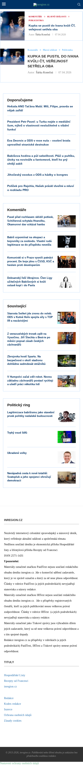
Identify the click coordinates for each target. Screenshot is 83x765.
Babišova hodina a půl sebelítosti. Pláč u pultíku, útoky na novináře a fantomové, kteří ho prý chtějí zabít (41, 159)
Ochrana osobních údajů (17, 715)
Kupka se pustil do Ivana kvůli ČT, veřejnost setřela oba (53, 61)
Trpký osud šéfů (17, 432)
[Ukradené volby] (67, 457)
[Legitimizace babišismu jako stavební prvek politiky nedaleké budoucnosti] (67, 417)
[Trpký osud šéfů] (67, 437)
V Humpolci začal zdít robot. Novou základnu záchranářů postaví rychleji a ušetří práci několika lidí (30, 380)
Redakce (8, 698)
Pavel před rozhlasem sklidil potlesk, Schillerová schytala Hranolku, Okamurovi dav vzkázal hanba (30, 220)
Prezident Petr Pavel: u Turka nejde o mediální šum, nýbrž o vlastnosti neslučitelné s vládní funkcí (38, 125)
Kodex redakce (12, 703)
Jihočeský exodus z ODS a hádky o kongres (37, 174)
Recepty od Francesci (16, 680)
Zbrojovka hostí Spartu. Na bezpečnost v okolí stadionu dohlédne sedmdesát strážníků (26, 360)
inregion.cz (10, 686)
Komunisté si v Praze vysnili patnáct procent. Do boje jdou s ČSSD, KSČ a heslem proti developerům (30, 261)
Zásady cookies (12, 720)
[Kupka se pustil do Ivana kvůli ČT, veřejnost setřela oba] (12, 25)
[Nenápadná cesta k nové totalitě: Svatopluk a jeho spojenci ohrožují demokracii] (67, 478)
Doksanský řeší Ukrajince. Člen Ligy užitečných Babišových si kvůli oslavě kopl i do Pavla (29, 281)
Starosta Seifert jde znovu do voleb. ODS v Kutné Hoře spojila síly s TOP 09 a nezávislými (30, 317)
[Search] (79, 4)
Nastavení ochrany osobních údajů (19, 763)
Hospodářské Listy (14, 675)
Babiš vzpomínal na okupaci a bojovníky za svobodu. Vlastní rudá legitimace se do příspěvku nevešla (29, 241)
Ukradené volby (17, 452)
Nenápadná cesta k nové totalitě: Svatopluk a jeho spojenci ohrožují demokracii (29, 477)
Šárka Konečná (42, 34)
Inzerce (8, 709)
